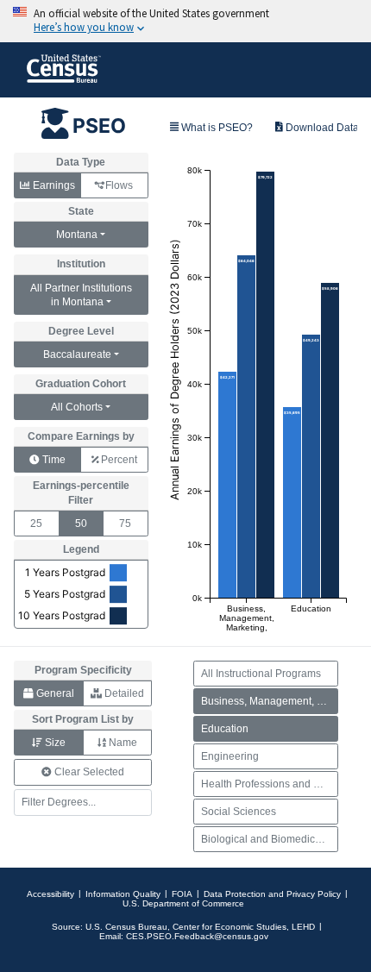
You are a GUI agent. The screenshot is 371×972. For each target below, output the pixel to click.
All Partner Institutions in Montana (81, 295)
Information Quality (122, 894)
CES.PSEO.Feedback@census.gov (197, 936)
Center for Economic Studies (229, 926)
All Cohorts (77, 407)
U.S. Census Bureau (126, 926)
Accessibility (50, 894)
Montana (76, 234)
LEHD (303, 926)
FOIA (182, 894)
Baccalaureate (77, 354)
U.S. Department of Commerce (183, 903)
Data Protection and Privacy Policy (272, 894)
